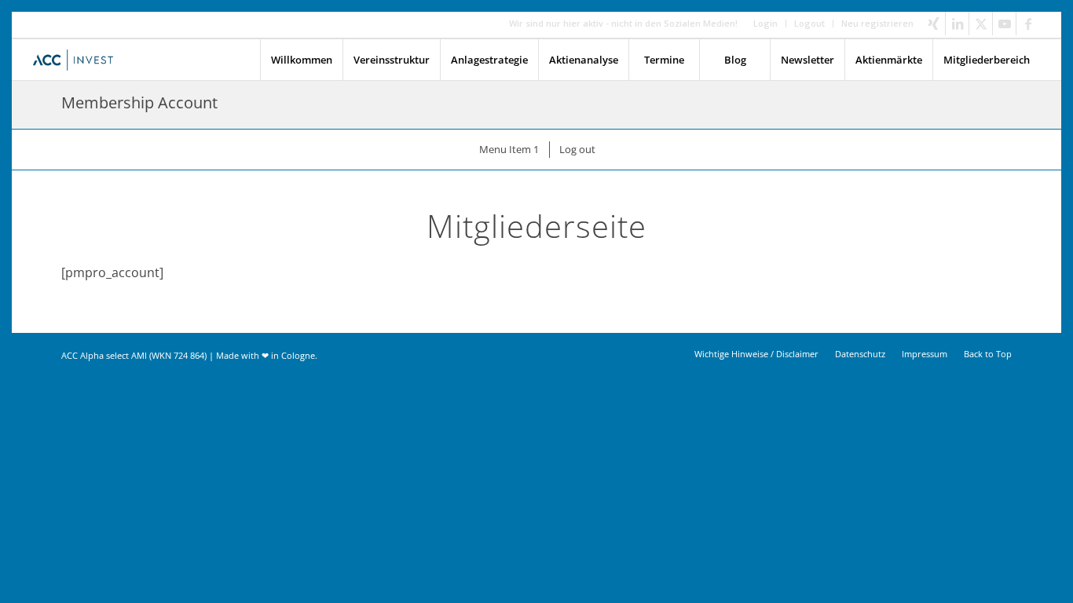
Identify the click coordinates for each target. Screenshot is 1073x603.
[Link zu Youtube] (1004, 23)
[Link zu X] (980, 23)
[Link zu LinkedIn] (957, 23)
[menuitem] (765, 23)
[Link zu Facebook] (1028, 23)
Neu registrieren (877, 23)
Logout (809, 23)
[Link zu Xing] (933, 23)
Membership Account (139, 102)
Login (765, 23)
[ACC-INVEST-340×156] (77, 59)
